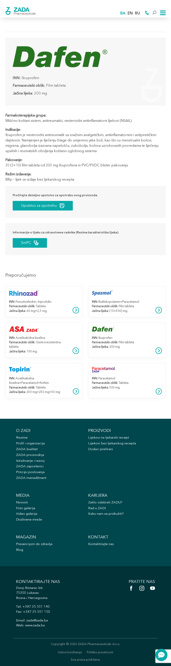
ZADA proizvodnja (30, 455)
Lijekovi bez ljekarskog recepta (112, 443)
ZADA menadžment (31, 478)
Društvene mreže (29, 519)
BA (122, 13)
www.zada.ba (35, 625)
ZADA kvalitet (27, 449)
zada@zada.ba (37, 620)
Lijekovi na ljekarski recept (108, 437)
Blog (19, 550)
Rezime (22, 437)
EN (130, 13)
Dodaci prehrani (100, 449)
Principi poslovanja (30, 472)
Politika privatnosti (100, 652)
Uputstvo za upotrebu (39, 206)
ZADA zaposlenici (30, 466)
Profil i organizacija (30, 443)
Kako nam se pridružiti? (106, 514)
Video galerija (26, 514)
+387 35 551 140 (36, 607)
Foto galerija (25, 508)
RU (137, 13)
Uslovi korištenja (70, 652)
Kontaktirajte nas (101, 544)
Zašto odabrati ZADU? (105, 502)
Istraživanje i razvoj (30, 461)
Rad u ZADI (97, 508)
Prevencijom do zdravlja (34, 544)
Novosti (22, 502)
